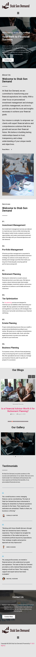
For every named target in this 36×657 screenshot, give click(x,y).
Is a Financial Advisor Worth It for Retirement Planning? (18, 409)
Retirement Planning (18, 404)
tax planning (8, 302)
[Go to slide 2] (15, 456)
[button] (18, 13)
